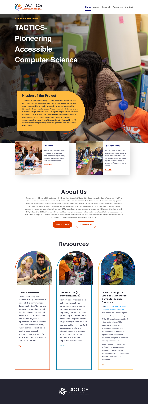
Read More (48, 165)
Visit (20, 346)
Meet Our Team (62, 224)
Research (106, 7)
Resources (118, 7)
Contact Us (87, 225)
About (96, 7)
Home (88, 7)
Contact (129, 7)
